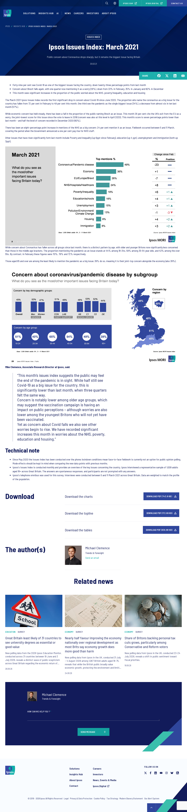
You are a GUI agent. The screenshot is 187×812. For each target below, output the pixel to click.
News (68, 13)
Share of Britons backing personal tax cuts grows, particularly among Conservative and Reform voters (150, 642)
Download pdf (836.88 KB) (159, 530)
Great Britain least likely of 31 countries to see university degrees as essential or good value (33, 642)
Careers (79, 13)
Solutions (29, 13)
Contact (73, 785)
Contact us (177, 3)
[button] (107, 3)
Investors (93, 13)
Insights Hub (46, 13)
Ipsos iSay (128, 3)
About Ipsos (109, 13)
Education (10, 632)
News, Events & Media (104, 780)
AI (58, 13)
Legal (66, 798)
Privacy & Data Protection (81, 798)
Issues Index (93, 37)
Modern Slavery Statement (131, 798)
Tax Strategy (112, 798)
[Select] (115, 3)
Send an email (92, 557)
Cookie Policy (99, 798)
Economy (69, 632)
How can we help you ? (39, 711)
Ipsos (7, 26)
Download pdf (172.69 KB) (160, 513)
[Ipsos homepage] (8, 13)
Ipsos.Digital (152, 3)
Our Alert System (151, 798)
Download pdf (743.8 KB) (159, 496)
